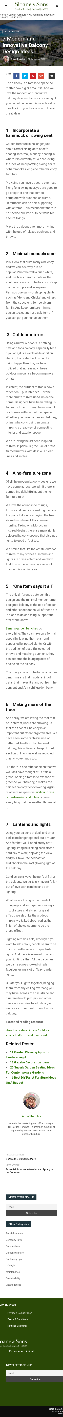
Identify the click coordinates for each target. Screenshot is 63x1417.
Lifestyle (10, 1265)
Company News (14, 1240)
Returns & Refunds (18, 1325)
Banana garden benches (22, 628)
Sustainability (13, 1278)
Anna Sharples (18, 59)
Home (3, 14)
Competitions (13, 1246)
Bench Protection (15, 1233)
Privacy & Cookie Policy (20, 1313)
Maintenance (13, 1272)
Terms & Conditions (18, 1319)
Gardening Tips (14, 1259)
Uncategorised (13, 1284)
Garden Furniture (17, 14)
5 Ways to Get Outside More (21, 1159)
